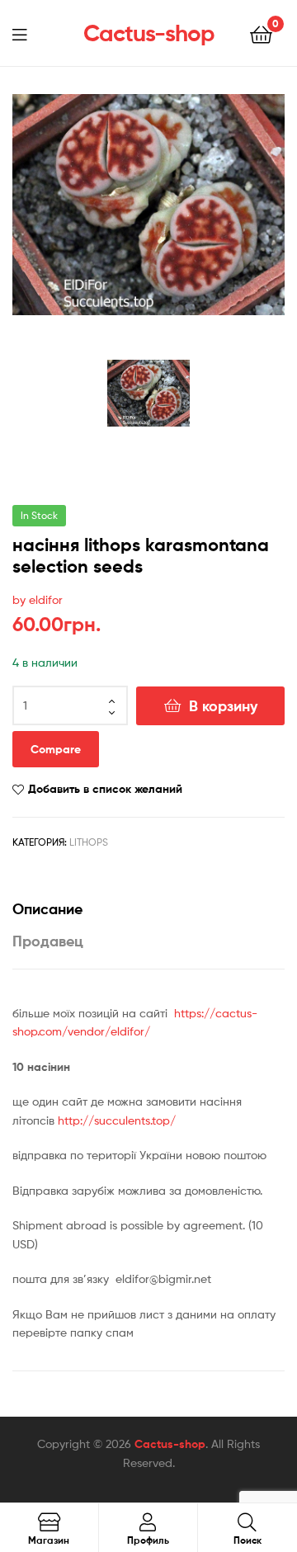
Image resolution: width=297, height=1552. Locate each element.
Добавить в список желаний (105, 788)
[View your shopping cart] (261, 33)
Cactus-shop (148, 33)
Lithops (88, 842)
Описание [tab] (47, 908)
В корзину (223, 705)
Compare (56, 749)
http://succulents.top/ (115, 1120)
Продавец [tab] (47, 941)
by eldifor (37, 599)
